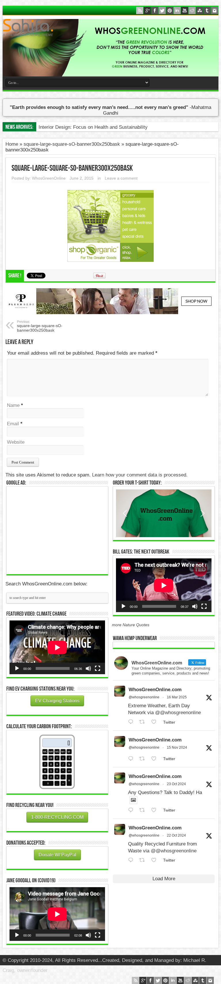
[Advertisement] (57, 529)
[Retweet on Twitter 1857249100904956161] (144, 759)
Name (13, 405)
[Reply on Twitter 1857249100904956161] (132, 759)
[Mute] (88, 668)
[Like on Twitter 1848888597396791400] (156, 810)
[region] (164, 513)
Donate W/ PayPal (57, 854)
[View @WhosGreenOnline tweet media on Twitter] (133, 800)
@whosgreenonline (144, 697)
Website (15, 442)
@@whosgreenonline (178, 712)
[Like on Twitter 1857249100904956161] (156, 759)
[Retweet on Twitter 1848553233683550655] (144, 860)
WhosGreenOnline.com (155, 689)
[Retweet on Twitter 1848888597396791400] (144, 810)
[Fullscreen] (97, 668)
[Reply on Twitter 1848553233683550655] (132, 860)
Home (11, 144)
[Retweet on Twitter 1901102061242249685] (144, 722)
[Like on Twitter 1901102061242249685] (156, 722)
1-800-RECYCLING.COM (57, 817)
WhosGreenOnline (49, 178)
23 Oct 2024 (176, 784)
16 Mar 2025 (177, 697)
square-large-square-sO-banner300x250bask (72, 144)
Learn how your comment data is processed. (140, 475)
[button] (164, 513)
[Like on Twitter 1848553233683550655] (156, 860)
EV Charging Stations (57, 700)
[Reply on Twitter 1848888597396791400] (132, 810)
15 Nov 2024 (177, 747)
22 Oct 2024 (176, 835)
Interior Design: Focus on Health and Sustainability (93, 127)
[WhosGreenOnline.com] (110, 27)
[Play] (17, 668)
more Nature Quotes (130, 624)
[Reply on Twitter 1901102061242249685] (132, 722)
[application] (57, 647)
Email (13, 423)
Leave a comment (121, 178)
